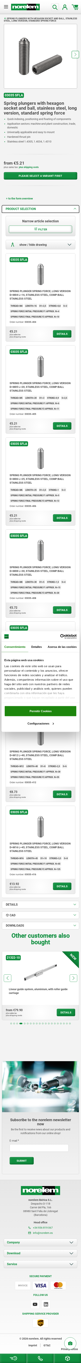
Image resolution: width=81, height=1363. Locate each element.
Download (13, 1253)
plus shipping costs (29, 167)
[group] (40, 985)
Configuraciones (38, 723)
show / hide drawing (33, 244)
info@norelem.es (42, 1232)
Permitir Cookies (41, 711)
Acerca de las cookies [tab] (62, 646)
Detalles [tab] (36, 646)
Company (13, 1242)
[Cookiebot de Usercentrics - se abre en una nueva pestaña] (60, 636)
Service (12, 1264)
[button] (75, 54)
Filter (42, 229)
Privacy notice (69, 1349)
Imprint (32, 1345)
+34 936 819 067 (42, 1227)
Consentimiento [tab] (14, 646)
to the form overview (20, 198)
